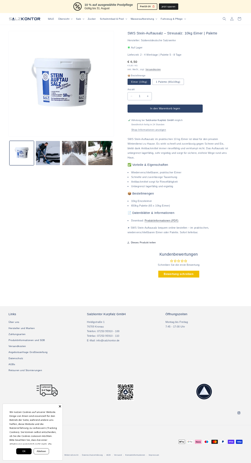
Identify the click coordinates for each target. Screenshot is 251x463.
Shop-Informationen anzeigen (148, 129)
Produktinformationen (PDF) (162, 220)
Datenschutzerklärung (92, 455)
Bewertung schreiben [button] (178, 274)
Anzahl (131, 89)
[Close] (60, 406)
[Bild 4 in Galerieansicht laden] (74, 153)
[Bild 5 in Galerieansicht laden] (100, 153)
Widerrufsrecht (71, 455)
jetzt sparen (169, 6)
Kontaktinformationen (135, 455)
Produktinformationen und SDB (27, 340)
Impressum (154, 455)
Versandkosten (153, 69)
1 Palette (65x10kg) (168, 81)
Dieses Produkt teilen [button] (143, 242)
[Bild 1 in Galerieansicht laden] (21, 153)
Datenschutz (16, 358)
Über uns (14, 322)
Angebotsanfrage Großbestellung (28, 352)
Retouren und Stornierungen (25, 370)
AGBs (12, 364)
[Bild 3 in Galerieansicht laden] (48, 153)
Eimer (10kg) (139, 81)
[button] (65, 18)
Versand (118, 455)
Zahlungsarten (17, 334)
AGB (108, 455)
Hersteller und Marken (22, 328)
